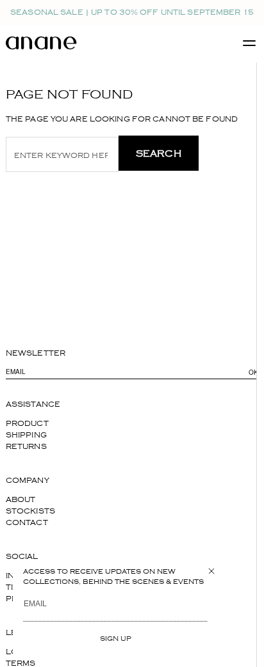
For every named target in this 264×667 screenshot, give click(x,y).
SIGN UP (115, 638)
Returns (26, 447)
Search (158, 153)
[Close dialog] (211, 571)
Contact (27, 523)
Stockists (30, 511)
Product (27, 424)
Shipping (26, 435)
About (21, 500)
